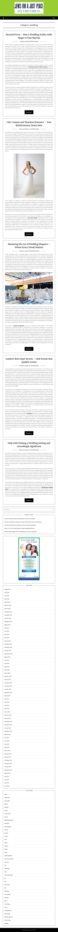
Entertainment (7, 826)
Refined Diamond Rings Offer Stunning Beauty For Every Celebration (20, 531)
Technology (7, 904)
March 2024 (7, 673)
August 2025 (7, 624)
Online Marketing (8, 875)
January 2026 (7, 608)
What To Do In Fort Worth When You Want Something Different (19, 528)
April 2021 (6, 786)
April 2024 (6, 670)
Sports (5, 900)
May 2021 (6, 782)
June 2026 (6, 595)
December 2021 (8, 760)
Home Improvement (9, 858)
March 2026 (7, 602)
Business (6, 807)
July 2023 (6, 699)
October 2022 (7, 728)
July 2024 (6, 660)
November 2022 (8, 724)
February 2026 (7, 605)
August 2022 (7, 734)
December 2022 (8, 721)
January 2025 (7, 641)
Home (5, 852)
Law (5, 865)
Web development (8, 917)
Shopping (6, 891)
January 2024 (7, 679)
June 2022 (6, 741)
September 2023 (8, 692)
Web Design (7, 913)
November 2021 (8, 763)
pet (5, 878)
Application (7, 797)
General (6, 846)
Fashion (6, 829)
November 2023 (8, 686)
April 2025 (6, 637)
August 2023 (7, 695)
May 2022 (6, 744)
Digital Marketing (8, 820)
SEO (5, 888)
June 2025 (6, 631)
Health (6, 849)
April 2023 (6, 708)
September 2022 (8, 731)
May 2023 (6, 705)
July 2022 (6, 737)
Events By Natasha (19, 325)
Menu (53, 18)
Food (5, 839)
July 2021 (6, 776)
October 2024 (7, 650)
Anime (5, 794)
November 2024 (8, 647)
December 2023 (8, 682)
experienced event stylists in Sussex (38, 66)
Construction (7, 813)
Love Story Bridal (32, 217)
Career (6, 810)
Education (6, 823)
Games (6, 842)
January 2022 (7, 757)
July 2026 (6, 592)
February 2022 (7, 753)
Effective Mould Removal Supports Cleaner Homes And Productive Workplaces (22, 522)
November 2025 (8, 615)
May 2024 (6, 666)
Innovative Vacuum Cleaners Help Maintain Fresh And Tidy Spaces (19, 518)
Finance (6, 833)
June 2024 (6, 663)
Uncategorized (7, 910)
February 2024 (7, 676)
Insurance (6, 862)
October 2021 (7, 766)
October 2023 (7, 689)
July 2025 (6, 628)
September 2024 (8, 653)
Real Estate (7, 884)
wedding (6, 923)
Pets (5, 881)
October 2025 (7, 618)
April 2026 (6, 599)
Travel (5, 907)
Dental (6, 817)
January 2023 (7, 718)
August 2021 (7, 773)
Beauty (6, 804)
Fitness (6, 836)
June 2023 (6, 702)
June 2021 (6, 779)
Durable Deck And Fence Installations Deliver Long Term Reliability (20, 525)
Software (6, 897)
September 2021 (8, 770)
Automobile (7, 800)
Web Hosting (7, 920)
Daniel (36, 41)
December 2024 (8, 644)
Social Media (7, 894)
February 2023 (7, 715)
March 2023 (7, 711)
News (5, 871)
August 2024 (7, 657)
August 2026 (7, 589)
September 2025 (8, 621)
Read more (29, 112)
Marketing (6, 868)
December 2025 (8, 611)
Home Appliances (8, 855)
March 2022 (7, 750)
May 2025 (6, 634)
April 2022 (6, 747)
